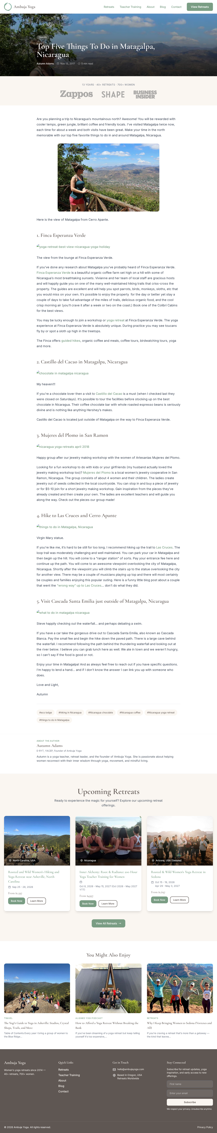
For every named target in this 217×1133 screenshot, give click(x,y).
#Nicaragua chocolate (100, 712)
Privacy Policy (205, 1127)
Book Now (16, 900)
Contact (176, 7)
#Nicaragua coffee (130, 712)
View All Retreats (106, 923)
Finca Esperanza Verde (54, 272)
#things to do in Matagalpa (54, 719)
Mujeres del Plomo (97, 472)
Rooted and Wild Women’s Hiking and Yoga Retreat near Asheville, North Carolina (33, 877)
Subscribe (190, 1102)
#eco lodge (45, 712)
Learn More (36, 900)
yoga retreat (115, 320)
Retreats (109, 7)
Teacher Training (130, 7)
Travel (43, 37)
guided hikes (70, 340)
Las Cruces (164, 547)
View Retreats (200, 7)
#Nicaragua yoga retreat (161, 712)
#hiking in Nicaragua (70, 712)
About (150, 7)
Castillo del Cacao (109, 393)
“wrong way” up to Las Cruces (79, 585)
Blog (163, 7)
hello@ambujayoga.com (130, 1069)
